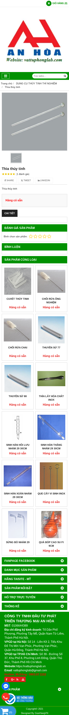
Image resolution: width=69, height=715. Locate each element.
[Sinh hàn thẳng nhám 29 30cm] (51, 427)
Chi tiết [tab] (9, 213)
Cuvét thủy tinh (18, 298)
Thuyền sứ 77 (51, 347)
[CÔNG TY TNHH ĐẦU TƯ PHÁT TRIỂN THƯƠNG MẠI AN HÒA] (34, 71)
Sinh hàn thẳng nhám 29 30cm (51, 446)
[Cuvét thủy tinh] (18, 281)
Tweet (27, 180)
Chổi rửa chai (17, 347)
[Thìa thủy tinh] (34, 121)
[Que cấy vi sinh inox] (51, 476)
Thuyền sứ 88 (18, 396)
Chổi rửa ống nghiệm (51, 300)
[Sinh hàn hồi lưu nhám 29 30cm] (18, 427)
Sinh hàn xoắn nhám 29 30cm (18, 495)
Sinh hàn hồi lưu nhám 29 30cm (17, 446)
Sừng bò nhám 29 (18, 542)
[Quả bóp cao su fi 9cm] (51, 524)
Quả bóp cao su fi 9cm (51, 544)
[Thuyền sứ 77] (51, 330)
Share (10, 180)
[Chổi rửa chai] (18, 330)
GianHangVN (41, 713)
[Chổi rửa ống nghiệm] (51, 281)
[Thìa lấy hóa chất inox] (51, 378)
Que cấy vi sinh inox (51, 493)
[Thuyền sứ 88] (18, 378)
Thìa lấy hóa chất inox (51, 398)
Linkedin (45, 180)
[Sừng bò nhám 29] (18, 524)
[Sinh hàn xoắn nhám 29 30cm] (18, 476)
